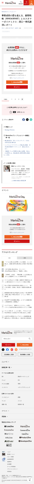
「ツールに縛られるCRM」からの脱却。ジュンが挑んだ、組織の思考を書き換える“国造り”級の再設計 (18, 263)
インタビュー (5, 397)
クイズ (20, 401)
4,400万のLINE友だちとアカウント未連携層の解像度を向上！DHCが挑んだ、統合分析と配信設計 (18, 317)
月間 (25, 258)
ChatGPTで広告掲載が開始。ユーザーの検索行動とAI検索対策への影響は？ (18, 301)
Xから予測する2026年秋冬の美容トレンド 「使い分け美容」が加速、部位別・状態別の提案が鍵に (18, 287)
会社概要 (9, 464)
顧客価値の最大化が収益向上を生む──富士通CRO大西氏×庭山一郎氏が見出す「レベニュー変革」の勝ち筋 (18, 294)
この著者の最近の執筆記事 (18, 180)
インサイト (5, 387)
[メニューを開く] (2, 2)
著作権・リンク (11, 454)
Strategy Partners (9, 130)
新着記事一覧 (6, 367)
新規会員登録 (17, 82)
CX (19, 380)
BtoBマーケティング (23, 376)
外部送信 (9, 471)
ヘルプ (8, 452)
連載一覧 (4, 404)
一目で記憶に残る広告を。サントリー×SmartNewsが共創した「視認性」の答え (16, 270)
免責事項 (9, 461)
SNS (19, 384)
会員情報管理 (10, 459)
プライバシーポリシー (12, 469)
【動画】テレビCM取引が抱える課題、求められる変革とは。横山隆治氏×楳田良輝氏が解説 (17, 152)
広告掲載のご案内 (9, 354)
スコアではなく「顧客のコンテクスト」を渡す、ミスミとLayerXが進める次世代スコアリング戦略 (18, 306)
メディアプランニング (24, 387)
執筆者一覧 (21, 404)
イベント (4, 411)
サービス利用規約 (11, 466)
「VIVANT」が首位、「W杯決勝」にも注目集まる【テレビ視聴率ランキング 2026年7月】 (18, 275)
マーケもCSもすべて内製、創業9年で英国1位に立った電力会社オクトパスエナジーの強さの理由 (18, 281)
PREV (5, 99)
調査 (19, 397)
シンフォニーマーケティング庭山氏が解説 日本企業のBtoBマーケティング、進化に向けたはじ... (17, 146)
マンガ (3, 401)
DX (2, 376)
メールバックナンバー (18, 78)
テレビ (3, 380)
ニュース (4, 362)
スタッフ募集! (10, 456)
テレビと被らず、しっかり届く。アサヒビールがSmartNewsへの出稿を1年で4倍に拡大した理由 (18, 311)
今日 (9, 258)
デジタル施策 (5, 384)
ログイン (18, 87)
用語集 (4, 416)
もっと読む (7, 155)
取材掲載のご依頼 (25, 354)
